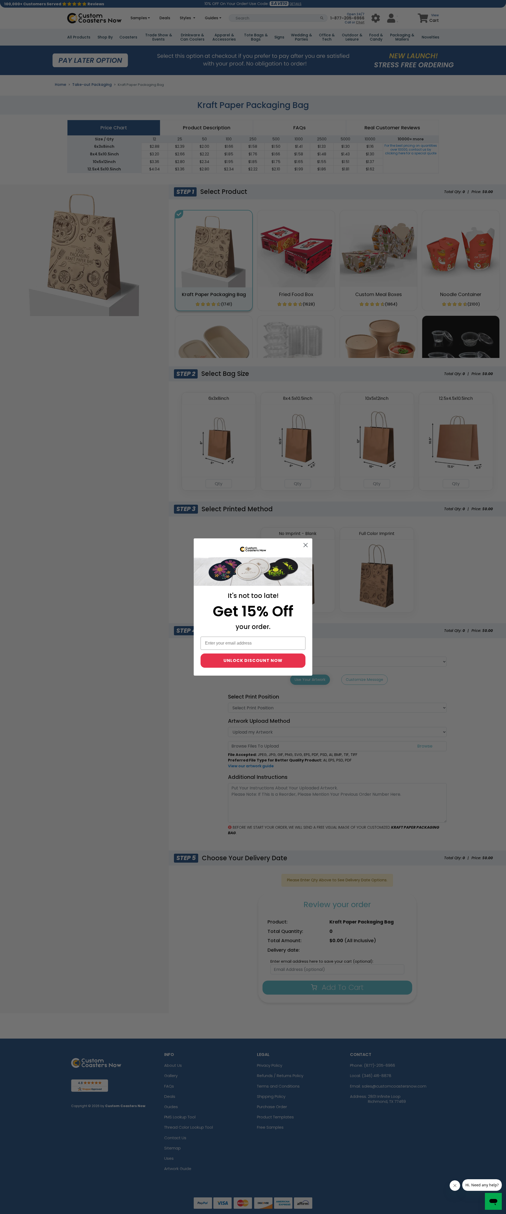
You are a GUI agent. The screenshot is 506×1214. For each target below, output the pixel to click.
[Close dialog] (305, 545)
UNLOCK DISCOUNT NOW (253, 660)
